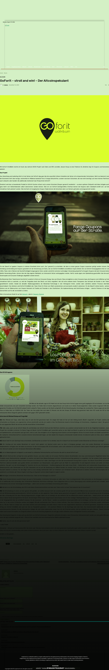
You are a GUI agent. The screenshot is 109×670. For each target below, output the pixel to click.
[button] (104, 67)
